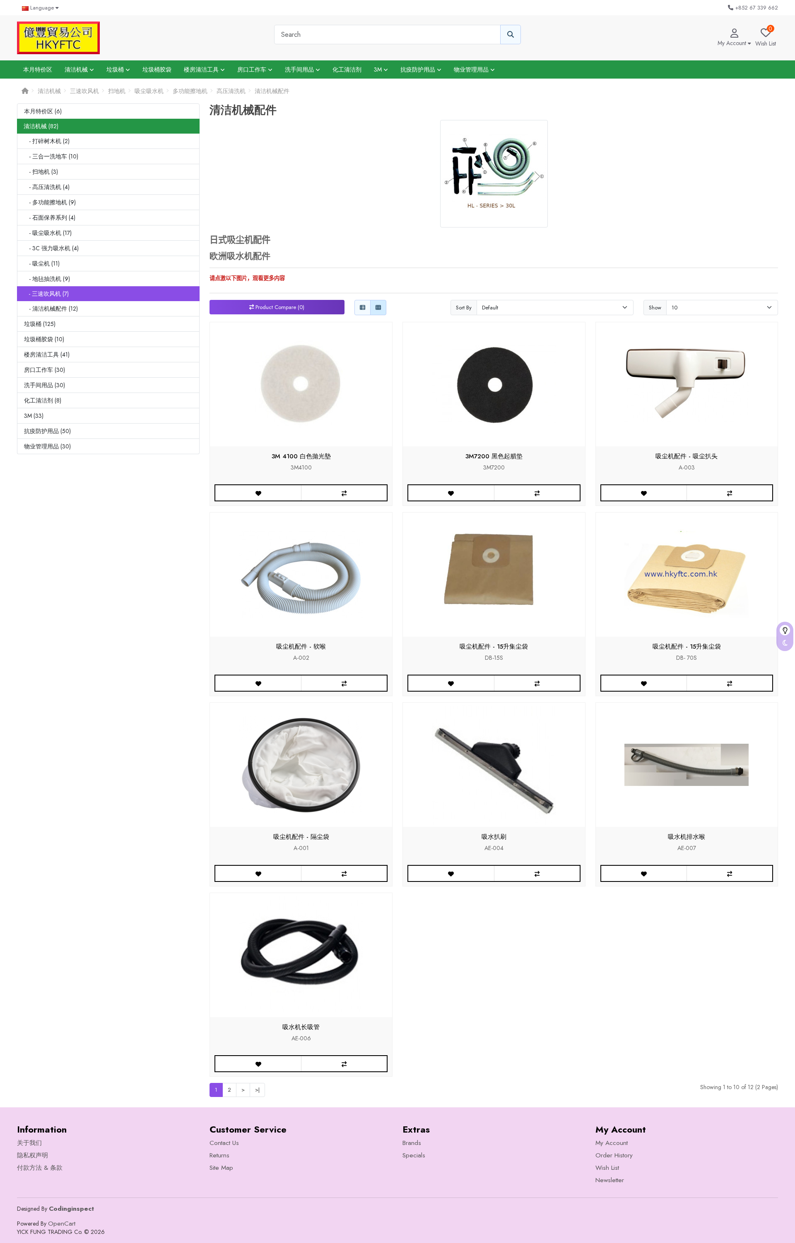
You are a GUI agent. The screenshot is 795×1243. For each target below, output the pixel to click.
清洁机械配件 (272, 91)
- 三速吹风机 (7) (46, 294)
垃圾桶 (115, 69)
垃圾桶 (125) (39, 324)
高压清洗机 (231, 91)
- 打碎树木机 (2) (47, 141)
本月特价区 (37, 69)
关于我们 (29, 1142)
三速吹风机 (84, 91)
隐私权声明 (32, 1155)
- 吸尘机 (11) (42, 263)
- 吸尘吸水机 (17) (48, 233)
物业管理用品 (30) (47, 446)
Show (655, 307)
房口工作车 (252, 69)
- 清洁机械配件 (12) (51, 308)
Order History (614, 1155)
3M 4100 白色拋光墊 (301, 456)
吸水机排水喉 (686, 836)
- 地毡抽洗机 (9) (47, 279)
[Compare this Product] (344, 493)
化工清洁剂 (346, 69)
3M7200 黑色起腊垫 (494, 456)
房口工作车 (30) (44, 370)
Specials (413, 1155)
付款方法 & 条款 (40, 1167)
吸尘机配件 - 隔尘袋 (301, 836)
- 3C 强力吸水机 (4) (51, 248)
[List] (362, 307)
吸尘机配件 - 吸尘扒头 (686, 456)
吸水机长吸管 (301, 1027)
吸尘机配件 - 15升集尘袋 (494, 646)
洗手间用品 (300, 69)
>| (257, 1090)
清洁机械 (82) (41, 126)
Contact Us (224, 1142)
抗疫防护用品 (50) (47, 431)
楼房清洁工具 (202, 69)
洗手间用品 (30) (44, 385)
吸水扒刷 (494, 836)
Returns (219, 1155)
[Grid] (378, 307)
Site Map (221, 1167)
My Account (611, 1142)
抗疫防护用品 (418, 69)
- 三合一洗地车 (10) (51, 156)
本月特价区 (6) (43, 111)
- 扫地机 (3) (41, 172)
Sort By (464, 307)
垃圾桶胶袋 (156, 69)
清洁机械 (77, 69)
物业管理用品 (472, 69)
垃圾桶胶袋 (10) (44, 339)
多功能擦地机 (190, 91)
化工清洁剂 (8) (42, 400)
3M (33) (33, 416)
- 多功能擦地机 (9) (50, 202)
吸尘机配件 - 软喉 (301, 646)
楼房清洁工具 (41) (47, 354)
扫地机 (116, 91)
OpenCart (61, 1223)
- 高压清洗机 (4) (47, 187)
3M (378, 69)
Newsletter (609, 1180)
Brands (411, 1142)
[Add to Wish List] (258, 493)
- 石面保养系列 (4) (49, 217)
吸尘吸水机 (149, 91)
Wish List (607, 1167)
